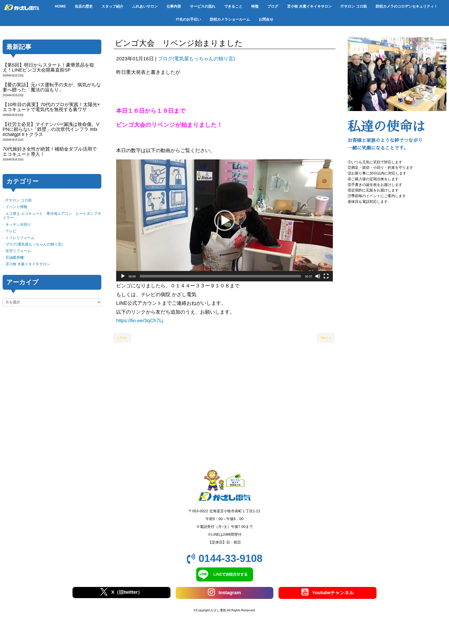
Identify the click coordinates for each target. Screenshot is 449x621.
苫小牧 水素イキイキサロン (27, 264)
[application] (224, 220)
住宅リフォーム (18, 251)
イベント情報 (16, 207)
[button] (224, 220)
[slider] (220, 276)
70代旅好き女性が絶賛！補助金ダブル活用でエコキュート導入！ (50, 151)
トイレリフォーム (20, 238)
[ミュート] (317, 276)
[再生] (123, 276)
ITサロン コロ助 (18, 200)
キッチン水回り (18, 225)
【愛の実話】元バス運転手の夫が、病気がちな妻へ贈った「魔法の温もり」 (52, 87)
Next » (326, 338)
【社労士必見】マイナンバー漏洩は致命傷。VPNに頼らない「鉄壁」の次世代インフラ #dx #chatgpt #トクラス (51, 129)
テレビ (10, 231)
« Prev (122, 338)
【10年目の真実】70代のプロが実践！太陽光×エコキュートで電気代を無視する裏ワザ (51, 107)
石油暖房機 (14, 258)
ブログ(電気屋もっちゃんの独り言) (196, 58)
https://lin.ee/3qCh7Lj (139, 320)
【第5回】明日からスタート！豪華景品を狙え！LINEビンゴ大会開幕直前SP (48, 67)
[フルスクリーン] (326, 276)
